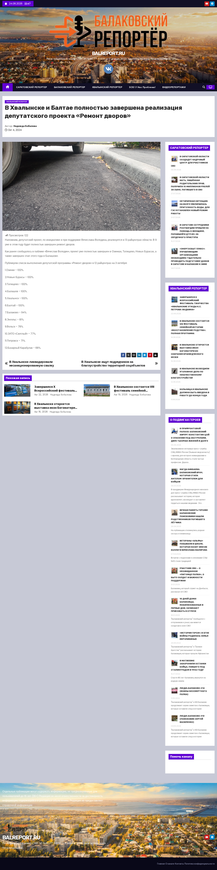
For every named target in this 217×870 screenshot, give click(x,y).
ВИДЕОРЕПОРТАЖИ (174, 87)
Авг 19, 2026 (120, 394)
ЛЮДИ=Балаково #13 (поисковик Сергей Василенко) (192, 719)
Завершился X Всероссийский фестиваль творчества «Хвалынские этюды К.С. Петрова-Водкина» (190, 303)
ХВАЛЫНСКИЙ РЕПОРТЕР (107, 87)
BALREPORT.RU (108, 53)
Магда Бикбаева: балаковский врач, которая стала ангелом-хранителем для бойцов (187, 475)
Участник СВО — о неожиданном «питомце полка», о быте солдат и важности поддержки (187, 574)
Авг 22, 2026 (41, 394)
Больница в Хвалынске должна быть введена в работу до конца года (194, 392)
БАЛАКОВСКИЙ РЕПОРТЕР (69, 87)
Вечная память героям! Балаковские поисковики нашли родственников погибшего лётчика (189, 516)
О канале (170, 863)
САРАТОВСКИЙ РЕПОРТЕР (31, 87)
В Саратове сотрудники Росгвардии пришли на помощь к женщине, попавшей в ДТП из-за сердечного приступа (190, 231)
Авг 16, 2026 (41, 411)
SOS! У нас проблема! (142, 87)
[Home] (7, 87)
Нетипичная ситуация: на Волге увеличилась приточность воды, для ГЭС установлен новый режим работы (190, 207)
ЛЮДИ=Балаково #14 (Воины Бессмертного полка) (193, 691)
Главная (161, 863)
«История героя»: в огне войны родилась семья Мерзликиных (194, 636)
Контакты (179, 863)
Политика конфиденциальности (199, 863)
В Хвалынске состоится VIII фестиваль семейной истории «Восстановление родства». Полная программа (190, 327)
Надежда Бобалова (25, 126)
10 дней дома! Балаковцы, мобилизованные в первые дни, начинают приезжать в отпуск (187, 605)
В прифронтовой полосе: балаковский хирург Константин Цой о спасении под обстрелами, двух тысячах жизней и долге (190, 434)
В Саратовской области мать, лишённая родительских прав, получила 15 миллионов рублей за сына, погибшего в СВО (190, 183)
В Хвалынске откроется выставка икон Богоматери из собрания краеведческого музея (190, 351)
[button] (204, 87)
